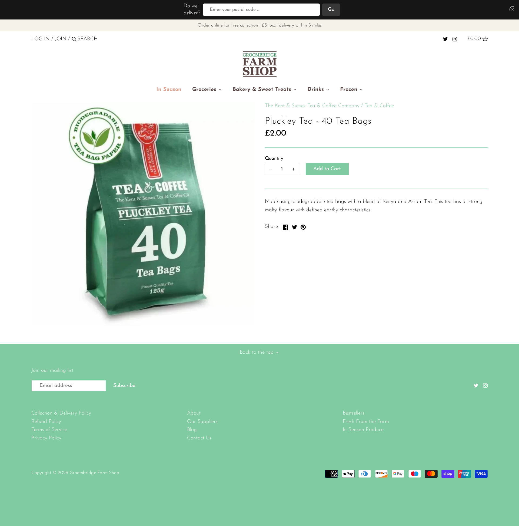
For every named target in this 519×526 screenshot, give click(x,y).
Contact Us (199, 438)
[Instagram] (455, 39)
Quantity (274, 158)
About (194, 413)
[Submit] (74, 40)
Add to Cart (327, 169)
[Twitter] (445, 39)
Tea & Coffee (379, 106)
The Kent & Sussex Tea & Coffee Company (312, 106)
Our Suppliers (202, 421)
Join (60, 39)
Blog (192, 429)
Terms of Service (49, 429)
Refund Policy (46, 421)
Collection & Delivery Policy (61, 413)
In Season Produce (363, 429)
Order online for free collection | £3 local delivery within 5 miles (260, 25)
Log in (40, 39)
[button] (510, 8)
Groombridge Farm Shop (94, 473)
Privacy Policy (46, 438)
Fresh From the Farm (366, 421)
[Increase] (293, 169)
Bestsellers (353, 413)
